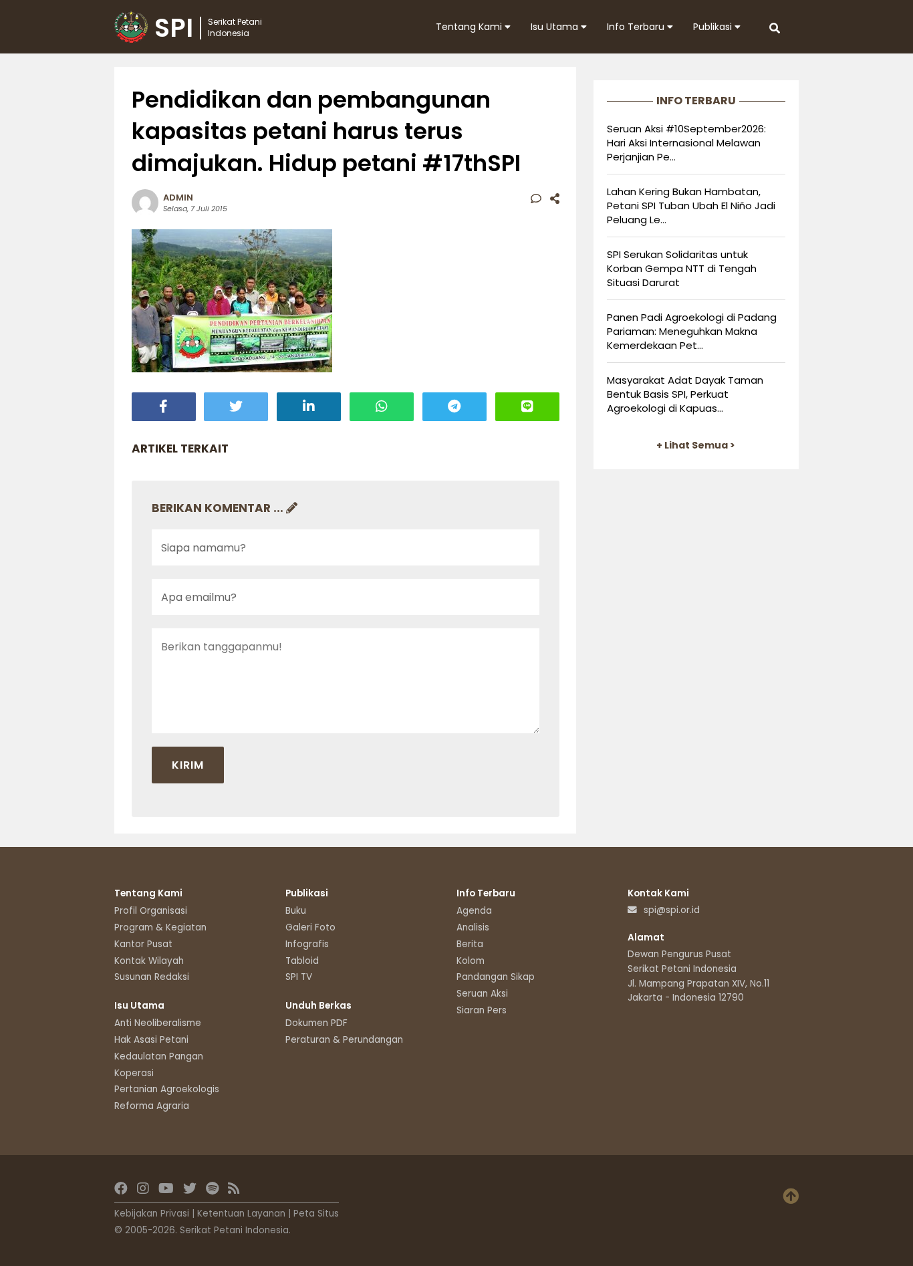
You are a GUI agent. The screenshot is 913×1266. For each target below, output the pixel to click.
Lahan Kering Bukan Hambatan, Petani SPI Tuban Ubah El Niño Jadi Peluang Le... (691, 205)
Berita (469, 944)
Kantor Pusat (143, 944)
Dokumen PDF (316, 1023)
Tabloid (302, 961)
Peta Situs (316, 1213)
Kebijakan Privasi (151, 1213)
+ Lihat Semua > (695, 445)
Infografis (307, 944)
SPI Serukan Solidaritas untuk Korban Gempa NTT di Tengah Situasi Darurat (682, 268)
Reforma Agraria (151, 1106)
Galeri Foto (310, 927)
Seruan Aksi (482, 993)
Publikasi (714, 26)
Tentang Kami (470, 26)
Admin (178, 197)
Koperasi (134, 1073)
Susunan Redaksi (151, 977)
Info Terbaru (637, 26)
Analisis (472, 927)
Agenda (474, 910)
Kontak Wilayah (149, 961)
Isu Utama (556, 26)
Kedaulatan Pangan (158, 1056)
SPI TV (298, 977)
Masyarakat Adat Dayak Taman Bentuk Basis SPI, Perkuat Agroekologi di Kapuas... (685, 394)
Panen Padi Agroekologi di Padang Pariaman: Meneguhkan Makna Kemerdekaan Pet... (692, 331)
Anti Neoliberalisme (157, 1023)
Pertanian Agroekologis (166, 1089)
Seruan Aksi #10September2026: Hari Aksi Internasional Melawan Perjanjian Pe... (686, 143)
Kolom (470, 961)
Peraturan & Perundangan (344, 1039)
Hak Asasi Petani (151, 1039)
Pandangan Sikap (495, 977)
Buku (295, 910)
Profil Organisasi (150, 910)
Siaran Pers (481, 1010)
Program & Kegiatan (160, 927)
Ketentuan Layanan (241, 1213)
